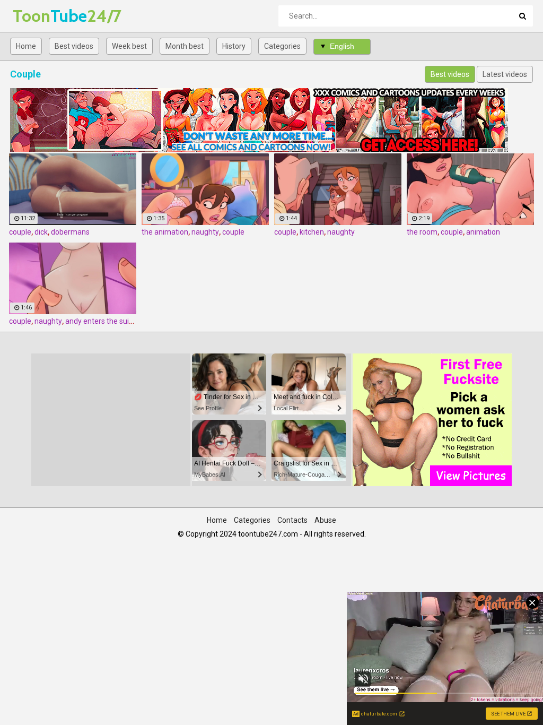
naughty (205, 232)
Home (26, 46)
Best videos (74, 46)
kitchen (312, 232)
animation (483, 232)
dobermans (70, 232)
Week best (129, 46)
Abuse (325, 520)
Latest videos (505, 74)
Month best (184, 46)
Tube (40, 15)
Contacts (292, 520)
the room (422, 232)
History (234, 46)
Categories (282, 46)
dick (41, 232)
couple (20, 232)
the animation (165, 232)
